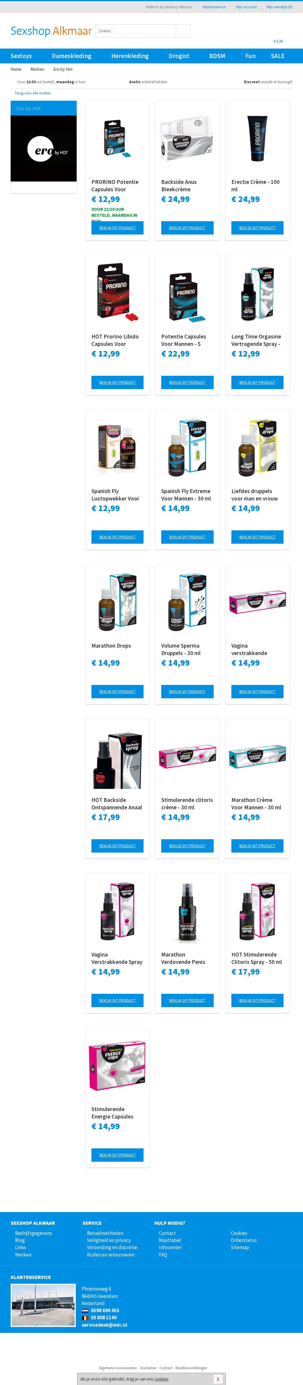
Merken (23, 1254)
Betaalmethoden (105, 1233)
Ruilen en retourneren (110, 1254)
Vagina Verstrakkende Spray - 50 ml (116, 958)
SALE (278, 56)
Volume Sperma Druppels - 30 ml (181, 649)
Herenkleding (130, 56)
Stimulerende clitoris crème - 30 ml (187, 803)
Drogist (179, 56)
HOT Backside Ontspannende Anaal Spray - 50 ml (116, 803)
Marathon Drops (111, 645)
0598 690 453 (104, 1310)
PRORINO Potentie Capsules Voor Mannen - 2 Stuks (114, 185)
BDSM (217, 56)
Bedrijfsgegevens (33, 1233)
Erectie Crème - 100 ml (255, 185)
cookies (161, 1379)
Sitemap (240, 1247)
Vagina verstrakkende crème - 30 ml (249, 649)
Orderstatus (244, 1240)
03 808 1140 (103, 1317)
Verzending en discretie (112, 1247)
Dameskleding (71, 56)
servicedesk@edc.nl (104, 1325)
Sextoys (21, 56)
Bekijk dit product (117, 227)
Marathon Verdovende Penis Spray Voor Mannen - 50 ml (186, 958)
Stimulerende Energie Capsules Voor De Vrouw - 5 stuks (113, 1112)
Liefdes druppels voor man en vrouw (254, 494)
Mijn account (246, 6)
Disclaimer (148, 1367)
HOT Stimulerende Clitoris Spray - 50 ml (256, 958)
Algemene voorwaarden (118, 1367)
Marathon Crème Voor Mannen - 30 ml (256, 803)
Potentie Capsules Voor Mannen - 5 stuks (183, 340)
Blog (20, 1240)
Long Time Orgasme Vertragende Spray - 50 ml (256, 340)
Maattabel (170, 1240)
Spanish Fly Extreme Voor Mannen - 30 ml (186, 494)
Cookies (239, 1233)
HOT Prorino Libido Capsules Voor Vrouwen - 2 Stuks (115, 340)
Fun (250, 56)
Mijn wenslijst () (279, 6)
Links (20, 1247)
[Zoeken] (183, 31)
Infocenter (170, 1247)
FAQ (163, 1254)
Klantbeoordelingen (191, 1367)
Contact (167, 1233)
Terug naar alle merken (32, 93)
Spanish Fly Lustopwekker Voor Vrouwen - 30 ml (115, 494)
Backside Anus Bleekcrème (179, 185)
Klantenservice (214, 6)
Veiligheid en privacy (109, 1240)
